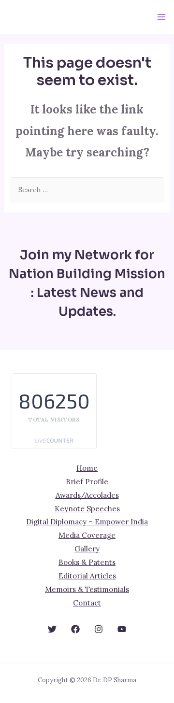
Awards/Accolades (87, 495)
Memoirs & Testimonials (87, 589)
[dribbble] (98, 629)
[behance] (52, 629)
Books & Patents (87, 562)
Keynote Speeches (87, 508)
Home (87, 468)
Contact (87, 602)
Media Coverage (87, 535)
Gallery (87, 548)
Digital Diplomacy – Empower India (87, 521)
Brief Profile (87, 481)
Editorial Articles (87, 575)
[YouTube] (121, 629)
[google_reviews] (75, 629)
